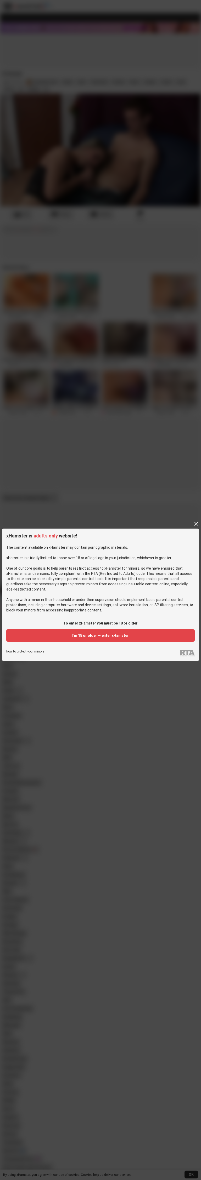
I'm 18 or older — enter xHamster (100, 635)
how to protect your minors (25, 651)
